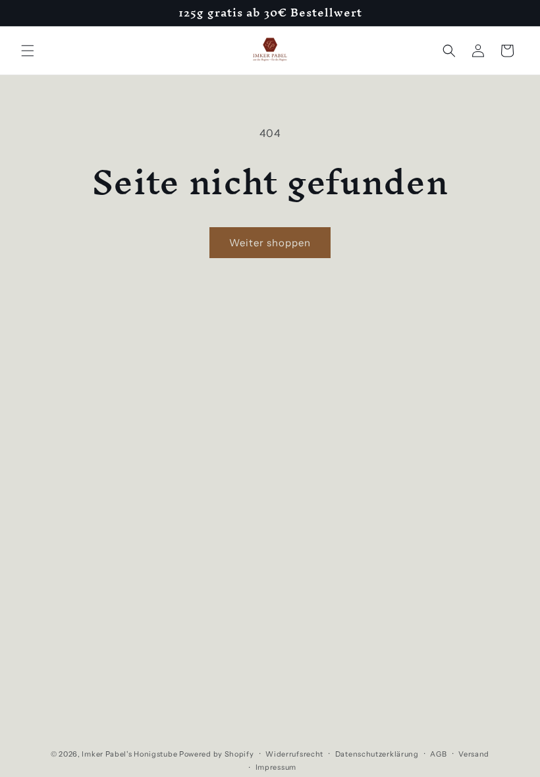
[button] (27, 50)
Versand (473, 754)
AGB (438, 754)
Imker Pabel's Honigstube (129, 754)
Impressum (276, 767)
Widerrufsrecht (294, 754)
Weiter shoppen (270, 242)
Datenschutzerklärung (377, 754)
